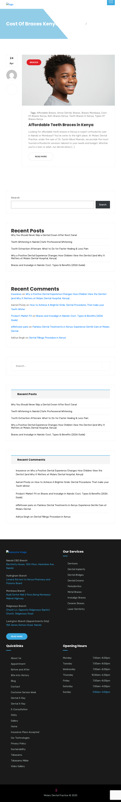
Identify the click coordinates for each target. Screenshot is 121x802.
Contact (15, 686)
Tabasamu (16, 754)
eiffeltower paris (19, 326)
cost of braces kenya (101, 23)
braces (76, 112)
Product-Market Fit (21, 315)
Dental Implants (76, 569)
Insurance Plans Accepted (25, 732)
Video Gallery (18, 766)
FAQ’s (14, 715)
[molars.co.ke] (9, 4)
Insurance (16, 294)
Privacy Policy (18, 743)
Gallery (14, 720)
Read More (41, 156)
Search (15, 197)
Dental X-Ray (18, 698)
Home (80, 23)
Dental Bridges (76, 575)
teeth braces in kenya (81, 116)
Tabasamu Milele (20, 760)
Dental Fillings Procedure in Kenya (47, 337)
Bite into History (20, 675)
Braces (34, 62)
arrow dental (64, 112)
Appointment (18, 663)
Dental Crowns (76, 580)
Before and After (20, 669)
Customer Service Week (23, 692)
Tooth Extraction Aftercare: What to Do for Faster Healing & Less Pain (49, 248)
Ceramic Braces (76, 603)
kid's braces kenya (58, 116)
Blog (13, 681)
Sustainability (18, 749)
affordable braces (46, 112)
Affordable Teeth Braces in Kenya (61, 124)
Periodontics (74, 586)
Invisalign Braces (77, 597)
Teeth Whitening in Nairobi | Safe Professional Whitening (41, 242)
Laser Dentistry (76, 609)
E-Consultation (19, 709)
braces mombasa (90, 112)
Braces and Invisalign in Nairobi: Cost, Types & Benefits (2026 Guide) (48, 265)
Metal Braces (75, 592)
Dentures (73, 563)
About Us (16, 658)
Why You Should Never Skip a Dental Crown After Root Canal (44, 235)
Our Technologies (20, 737)
